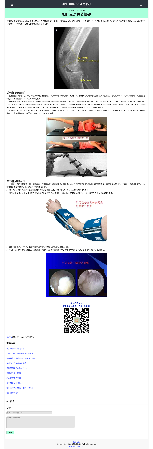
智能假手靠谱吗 (12, 392)
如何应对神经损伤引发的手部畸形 (19, 388)
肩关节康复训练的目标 (15, 348)
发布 (10, 433)
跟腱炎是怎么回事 (13, 373)
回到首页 (76, 442)
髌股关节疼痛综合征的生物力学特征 (20, 358)
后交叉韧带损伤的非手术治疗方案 (19, 353)
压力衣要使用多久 (13, 383)
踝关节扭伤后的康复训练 (16, 363)
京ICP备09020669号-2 (76, 446)
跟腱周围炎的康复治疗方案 (17, 368)
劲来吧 (9, 336)
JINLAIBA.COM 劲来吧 (76, 4)
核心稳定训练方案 (13, 378)
